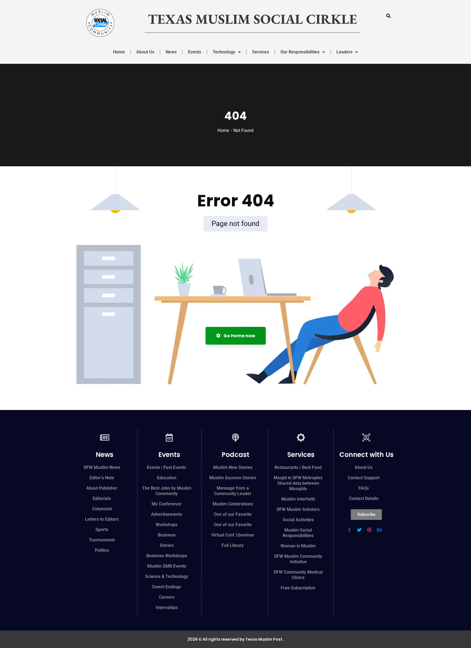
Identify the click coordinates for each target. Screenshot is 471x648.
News (171, 52)
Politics (102, 550)
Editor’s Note (101, 477)
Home (119, 52)
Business (167, 535)
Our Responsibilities (299, 52)
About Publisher (101, 488)
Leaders (344, 52)
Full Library (233, 545)
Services (260, 52)
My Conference (167, 504)
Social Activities (298, 519)
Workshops (166, 524)
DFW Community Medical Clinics (298, 574)
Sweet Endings (166, 586)
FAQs (363, 488)
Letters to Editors (102, 519)
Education (166, 477)
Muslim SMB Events (166, 566)
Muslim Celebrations (233, 504)
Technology (224, 52)
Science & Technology (166, 576)
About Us (145, 52)
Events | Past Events (166, 467)
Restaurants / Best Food (298, 467)
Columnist (102, 508)
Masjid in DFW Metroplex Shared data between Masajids (298, 483)
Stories (167, 545)
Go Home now (239, 336)
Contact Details (363, 498)
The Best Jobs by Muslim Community (166, 491)
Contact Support (363, 477)
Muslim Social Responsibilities (298, 533)
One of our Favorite (233, 514)
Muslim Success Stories (232, 477)
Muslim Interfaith (298, 499)
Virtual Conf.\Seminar (232, 535)
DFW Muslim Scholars (298, 509)
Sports (101, 529)
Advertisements (166, 514)
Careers (166, 597)
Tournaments (102, 539)
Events (194, 52)
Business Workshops (166, 555)
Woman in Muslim (298, 545)
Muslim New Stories (232, 467)
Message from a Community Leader (232, 491)
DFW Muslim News (102, 467)
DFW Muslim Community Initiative (298, 559)
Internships (167, 607)
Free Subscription (298, 587)
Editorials (102, 498)
